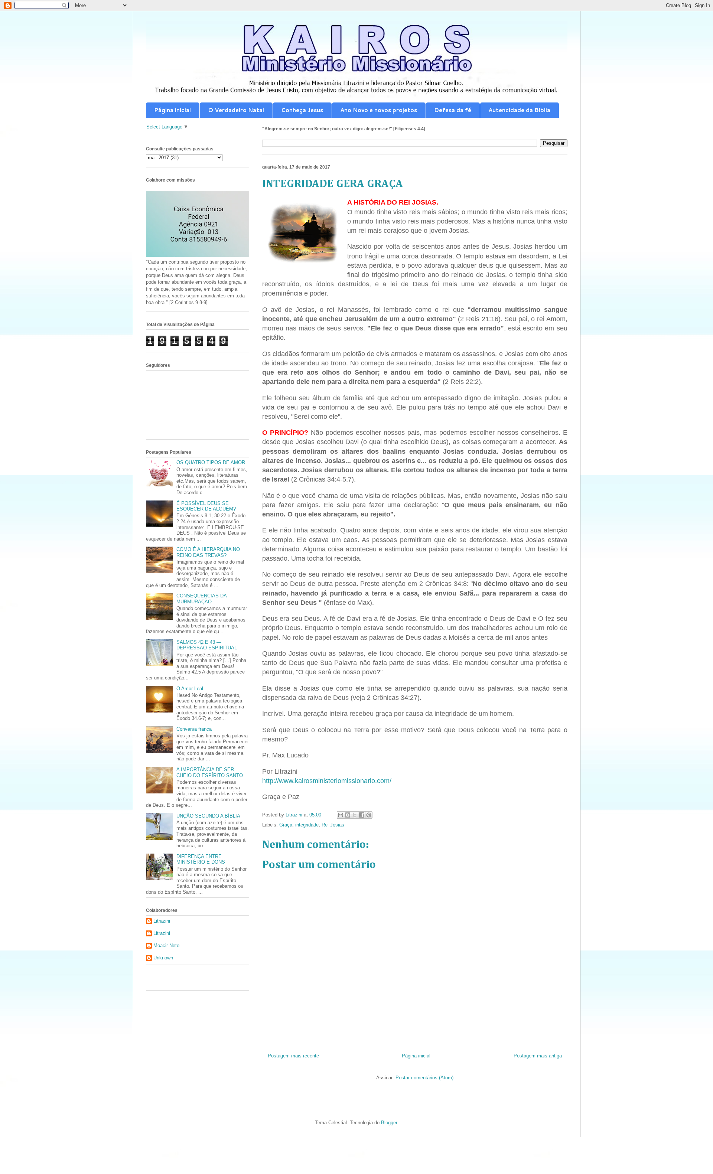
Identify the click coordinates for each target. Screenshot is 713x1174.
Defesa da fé (452, 110)
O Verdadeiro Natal (236, 110)
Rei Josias (333, 825)
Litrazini (161, 921)
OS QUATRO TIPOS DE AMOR (210, 462)
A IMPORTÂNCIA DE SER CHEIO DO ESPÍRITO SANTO (209, 772)
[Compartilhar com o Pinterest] (368, 815)
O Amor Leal (189, 688)
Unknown (163, 958)
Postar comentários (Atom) (424, 1077)
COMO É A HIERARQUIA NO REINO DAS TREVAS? (208, 552)
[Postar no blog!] (347, 815)
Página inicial (172, 110)
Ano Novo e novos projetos (378, 110)
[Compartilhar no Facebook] (361, 815)
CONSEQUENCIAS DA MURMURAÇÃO (201, 598)
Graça (285, 825)
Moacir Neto (166, 945)
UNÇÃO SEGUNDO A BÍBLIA (208, 816)
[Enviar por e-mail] (340, 815)
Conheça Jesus (302, 110)
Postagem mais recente (293, 1056)
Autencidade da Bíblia (519, 110)
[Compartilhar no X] (354, 815)
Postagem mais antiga (538, 1056)
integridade (307, 825)
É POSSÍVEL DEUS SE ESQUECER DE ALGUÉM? (206, 506)
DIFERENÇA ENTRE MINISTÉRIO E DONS (200, 859)
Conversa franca (194, 729)
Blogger (389, 1122)
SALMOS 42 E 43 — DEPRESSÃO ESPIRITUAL (206, 645)
